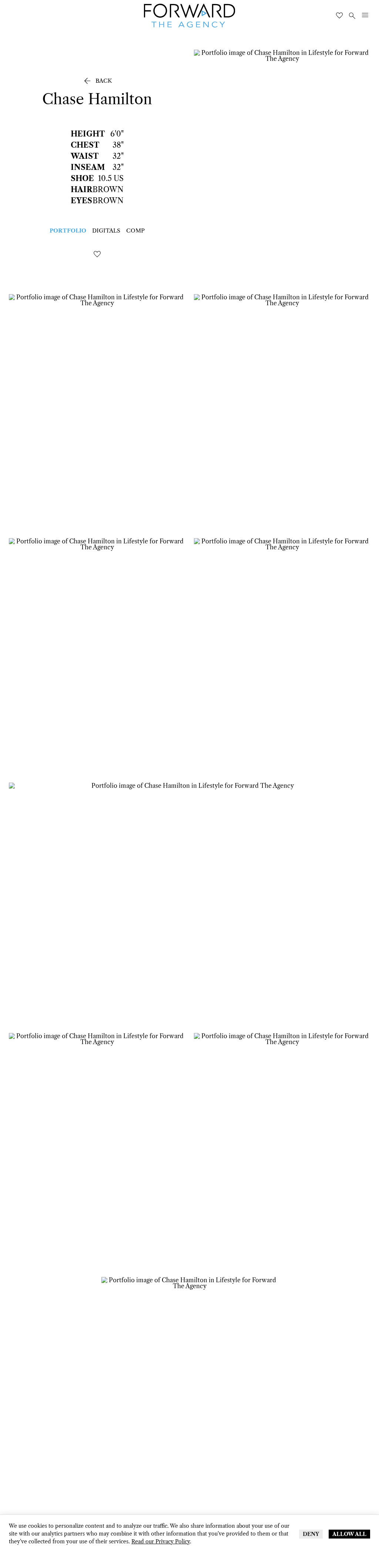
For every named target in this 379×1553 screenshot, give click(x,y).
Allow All (349, 1534)
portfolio (68, 230)
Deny (311, 1534)
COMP (135, 230)
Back (97, 80)
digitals (106, 230)
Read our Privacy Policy (160, 1541)
